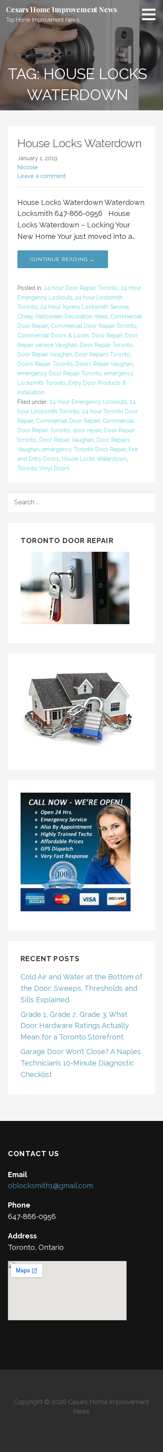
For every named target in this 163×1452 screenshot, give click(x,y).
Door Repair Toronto (106, 345)
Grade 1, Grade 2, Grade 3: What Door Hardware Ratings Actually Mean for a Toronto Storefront (75, 1025)
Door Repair (107, 335)
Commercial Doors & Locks (53, 335)
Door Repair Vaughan (44, 354)
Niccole (27, 167)
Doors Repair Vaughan (104, 364)
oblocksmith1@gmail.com (50, 1185)
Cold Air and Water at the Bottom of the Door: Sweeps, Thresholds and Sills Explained (81, 988)
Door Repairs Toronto (102, 354)
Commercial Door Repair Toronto (93, 326)
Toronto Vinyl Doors (43, 468)
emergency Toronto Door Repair (84, 449)
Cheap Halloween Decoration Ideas (62, 316)
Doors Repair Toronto (45, 364)
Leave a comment (41, 175)
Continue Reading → (62, 259)
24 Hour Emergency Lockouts (88, 402)
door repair (87, 430)
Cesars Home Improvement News (61, 9)
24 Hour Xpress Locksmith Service (84, 307)
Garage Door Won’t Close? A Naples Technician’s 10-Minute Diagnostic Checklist (81, 1063)
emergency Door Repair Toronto (59, 373)
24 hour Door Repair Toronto (81, 288)
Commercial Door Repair (68, 421)
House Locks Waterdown (79, 143)
